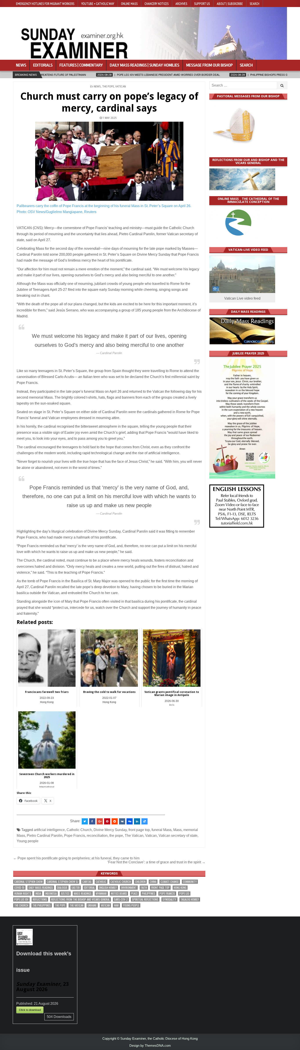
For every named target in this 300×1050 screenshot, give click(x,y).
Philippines (148, 893)
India (38, 893)
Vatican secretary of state (178, 835)
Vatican (120, 86)
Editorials (42, 65)
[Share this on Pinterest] (107, 821)
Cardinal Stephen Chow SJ (62, 882)
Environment (129, 888)
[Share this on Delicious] (144, 821)
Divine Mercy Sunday (110, 830)
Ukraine (92, 905)
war (116, 905)
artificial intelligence (49, 830)
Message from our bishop (209, 65)
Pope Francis (74, 835)
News (21, 65)
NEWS (97, 86)
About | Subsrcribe (230, 3)
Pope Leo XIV (21, 899)
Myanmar (101, 893)
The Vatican (134, 835)
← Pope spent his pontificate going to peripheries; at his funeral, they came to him (76, 858)
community (190, 882)
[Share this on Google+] (100, 821)
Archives (181, 3)
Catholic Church (79, 830)
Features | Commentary (81, 65)
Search (254, 3)
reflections (40, 899)
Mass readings (83, 893)
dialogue (62, 888)
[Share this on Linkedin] (137, 821)
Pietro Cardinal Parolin (44, 835)
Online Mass (129, 3)
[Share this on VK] (122, 821)
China (153, 882)
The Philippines (42, 905)
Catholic (101, 882)
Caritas (87, 882)
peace (134, 893)
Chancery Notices (157, 3)
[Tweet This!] (85, 821)
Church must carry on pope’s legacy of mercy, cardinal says (109, 102)
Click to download (30, 1010)
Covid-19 (19, 888)
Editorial (89, 888)
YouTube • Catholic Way (97, 3)
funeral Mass (162, 830)
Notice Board (119, 893)
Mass (177, 830)
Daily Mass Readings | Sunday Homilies (144, 65)
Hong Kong (180, 888)
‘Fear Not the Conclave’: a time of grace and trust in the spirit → (156, 862)
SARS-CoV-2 (121, 899)
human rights (22, 893)
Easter (76, 888)
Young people (27, 841)
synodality (169, 899)
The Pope (108, 86)
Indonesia (51, 893)
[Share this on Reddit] (115, 821)
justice (65, 893)
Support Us (202, 3)
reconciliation (97, 835)
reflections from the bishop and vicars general (80, 899)
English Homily (108, 888)
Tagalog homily (190, 899)
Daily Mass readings (41, 888)
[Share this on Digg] (130, 821)
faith (144, 888)
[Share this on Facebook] (92, 821)
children (140, 882)
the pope (116, 835)
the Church (21, 905)
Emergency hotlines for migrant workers (45, 3)
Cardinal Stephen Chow (28, 882)
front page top (139, 830)
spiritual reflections (145, 899)
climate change (170, 882)
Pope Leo (184, 893)
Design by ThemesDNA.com (150, 1045)
